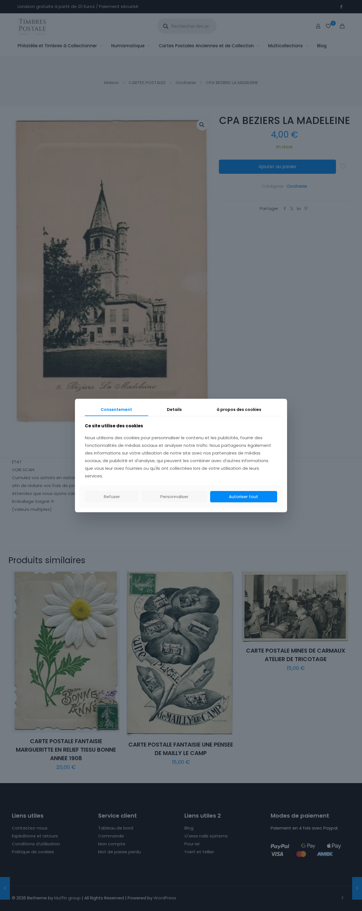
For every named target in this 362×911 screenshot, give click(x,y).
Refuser (112, 497)
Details (174, 409)
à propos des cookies (239, 409)
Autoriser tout (243, 497)
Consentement (116, 409)
